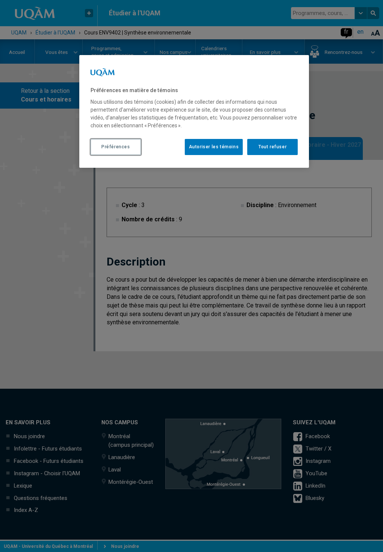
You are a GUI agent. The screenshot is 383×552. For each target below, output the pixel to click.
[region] (194, 111)
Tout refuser (272, 146)
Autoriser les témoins (214, 146)
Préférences (115, 146)
